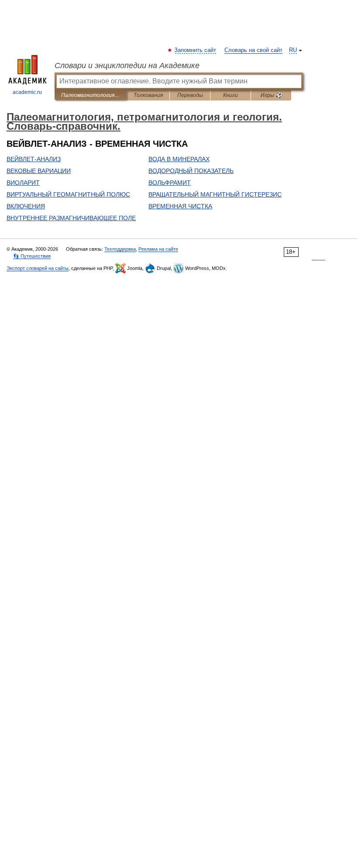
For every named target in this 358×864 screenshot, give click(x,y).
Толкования (148, 95)
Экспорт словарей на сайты (38, 268)
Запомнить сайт (195, 50)
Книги (230, 95)
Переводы (190, 95)
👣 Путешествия (32, 256)
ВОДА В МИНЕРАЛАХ (179, 159)
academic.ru (27, 92)
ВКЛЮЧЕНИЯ (26, 206)
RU (293, 50)
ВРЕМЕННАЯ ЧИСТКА (180, 206)
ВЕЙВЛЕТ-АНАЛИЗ (34, 159)
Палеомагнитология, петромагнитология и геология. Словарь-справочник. (90, 95)
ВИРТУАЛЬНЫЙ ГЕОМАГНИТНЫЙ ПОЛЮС (68, 194)
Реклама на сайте (158, 249)
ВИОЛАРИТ (23, 182)
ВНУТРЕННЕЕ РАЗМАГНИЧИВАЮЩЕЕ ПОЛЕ (71, 217)
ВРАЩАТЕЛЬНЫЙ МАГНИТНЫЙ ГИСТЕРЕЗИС (215, 194)
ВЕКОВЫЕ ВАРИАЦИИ (39, 170)
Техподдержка (120, 249)
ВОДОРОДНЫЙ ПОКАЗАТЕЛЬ (191, 170)
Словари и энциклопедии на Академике (127, 65)
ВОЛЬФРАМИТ (169, 182)
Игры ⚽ (271, 95)
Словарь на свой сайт (253, 50)
